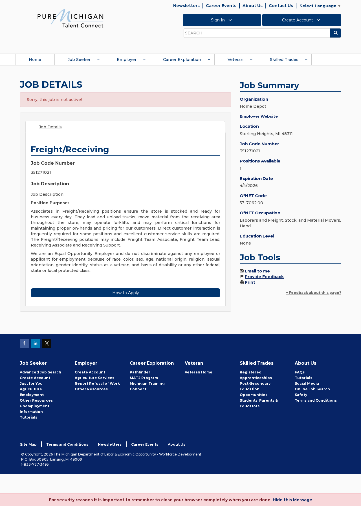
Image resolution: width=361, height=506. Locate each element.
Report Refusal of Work (97, 383)
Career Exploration (182, 59)
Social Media (307, 383)
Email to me (257, 271)
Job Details (50, 126)
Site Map (28, 444)
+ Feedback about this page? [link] (313, 293)
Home (35, 59)
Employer (127, 59)
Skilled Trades (284, 59)
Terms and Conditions (316, 400)
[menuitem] (35, 59)
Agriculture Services (94, 378)
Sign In (218, 20)
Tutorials (28, 417)
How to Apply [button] (125, 292)
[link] (70, 18)
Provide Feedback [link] (264, 276)
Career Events (221, 5)
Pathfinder (140, 372)
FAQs (300, 372)
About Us (253, 5)
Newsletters (186, 5)
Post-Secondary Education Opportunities (255, 389)
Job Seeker (79, 59)
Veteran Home (198, 372)
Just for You (31, 383)
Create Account (298, 20)
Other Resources (36, 400)
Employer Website (259, 116)
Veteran (235, 59)
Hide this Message (292, 499)
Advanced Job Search (40, 372)
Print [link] (250, 282)
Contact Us (281, 5)
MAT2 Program (144, 378)
